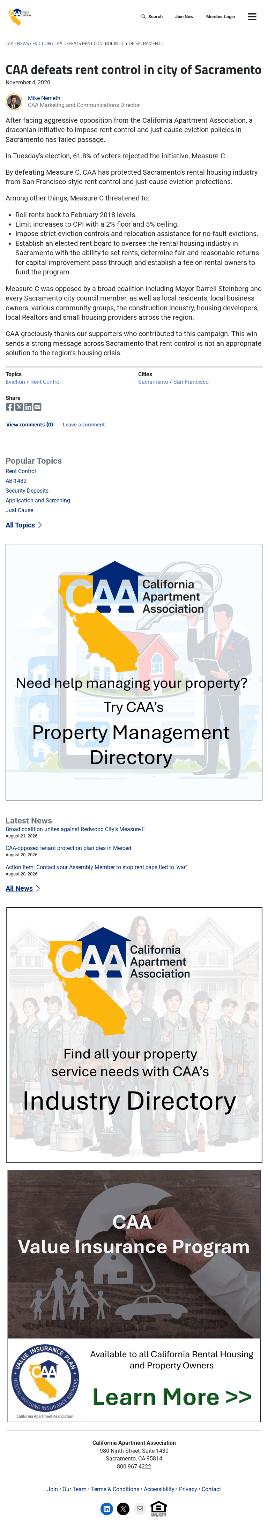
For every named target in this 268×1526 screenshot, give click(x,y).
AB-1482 (16, 481)
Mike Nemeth (44, 98)
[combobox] (82, 17)
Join (52, 1489)
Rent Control (45, 382)
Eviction (41, 43)
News (23, 43)
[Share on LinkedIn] (28, 406)
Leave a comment (84, 424)
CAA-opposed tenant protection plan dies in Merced (68, 848)
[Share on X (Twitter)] (19, 406)
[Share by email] (37, 406)
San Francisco (191, 382)
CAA (10, 43)
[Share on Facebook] (10, 406)
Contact (211, 1489)
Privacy (188, 1489)
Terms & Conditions (115, 1489)
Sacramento (153, 382)
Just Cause (19, 510)
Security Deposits (27, 490)
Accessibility (159, 1489)
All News (19, 889)
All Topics (20, 525)
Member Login (220, 16)
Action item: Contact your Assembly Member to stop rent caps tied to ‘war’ (96, 867)
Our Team (74, 1489)
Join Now (184, 16)
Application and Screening (38, 500)
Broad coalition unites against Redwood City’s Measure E (75, 829)
